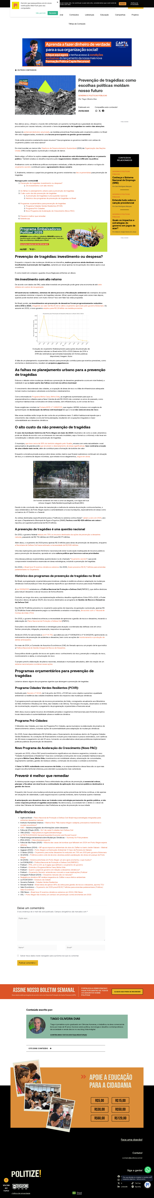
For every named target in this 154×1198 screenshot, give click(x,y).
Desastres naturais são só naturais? (57, 875)
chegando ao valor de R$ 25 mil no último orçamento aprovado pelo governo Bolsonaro (68, 306)
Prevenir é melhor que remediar (33, 216)
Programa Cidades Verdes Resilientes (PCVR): (44, 206)
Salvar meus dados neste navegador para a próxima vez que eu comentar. (49, 956)
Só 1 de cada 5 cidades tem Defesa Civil (57, 830)
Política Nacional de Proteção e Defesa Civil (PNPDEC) (56, 862)
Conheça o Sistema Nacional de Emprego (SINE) (123, 180)
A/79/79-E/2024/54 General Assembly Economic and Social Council (48, 835)
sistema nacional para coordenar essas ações (34, 664)
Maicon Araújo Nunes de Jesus (125, 232)
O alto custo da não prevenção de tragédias (38, 193)
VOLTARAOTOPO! (6, 1188)
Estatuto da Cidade (43, 880)
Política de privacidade (21, 1193)
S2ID (22, 827)
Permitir (52, 13)
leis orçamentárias (83, 172)
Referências (25, 218)
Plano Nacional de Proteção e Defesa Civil (45, 621)
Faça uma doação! (131, 1139)
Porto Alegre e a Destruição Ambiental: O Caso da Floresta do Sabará (63, 850)
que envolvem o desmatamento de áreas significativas (62, 446)
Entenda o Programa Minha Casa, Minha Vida (47, 867)
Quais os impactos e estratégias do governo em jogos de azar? (123, 224)
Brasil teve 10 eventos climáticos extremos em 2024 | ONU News (57, 892)
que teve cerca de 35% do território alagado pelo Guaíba (48, 443)
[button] (74, 14)
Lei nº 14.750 (47, 635)
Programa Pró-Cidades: (35, 208)
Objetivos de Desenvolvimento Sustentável (58, 148)
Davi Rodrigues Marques (123, 186)
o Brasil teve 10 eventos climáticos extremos (41, 567)
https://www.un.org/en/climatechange (46, 832)
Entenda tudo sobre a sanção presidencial (124, 201)
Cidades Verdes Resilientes (47, 882)
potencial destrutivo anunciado (36, 132)
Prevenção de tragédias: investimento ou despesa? (41, 183)
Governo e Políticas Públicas (92, 95)
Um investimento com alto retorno (39, 185)
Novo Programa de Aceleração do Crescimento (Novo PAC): (50, 211)
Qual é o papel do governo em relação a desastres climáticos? (54, 870)
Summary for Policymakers (77, 837)
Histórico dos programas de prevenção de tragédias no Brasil (51, 198)
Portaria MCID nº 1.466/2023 (50, 407)
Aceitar (122, 4)
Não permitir (41, 13)
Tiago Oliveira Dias (89, 99)
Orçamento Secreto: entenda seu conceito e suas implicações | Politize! (58, 872)
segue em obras (83, 456)
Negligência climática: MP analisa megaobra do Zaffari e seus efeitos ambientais (52, 877)
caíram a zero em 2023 (92, 518)
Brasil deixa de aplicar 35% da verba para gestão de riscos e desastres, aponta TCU (69, 885)
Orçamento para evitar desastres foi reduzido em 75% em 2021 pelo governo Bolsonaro (71, 852)
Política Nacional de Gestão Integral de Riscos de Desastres (40, 648)
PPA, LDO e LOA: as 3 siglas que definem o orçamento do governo (56, 865)
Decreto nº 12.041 (34, 693)
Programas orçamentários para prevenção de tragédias (43, 203)
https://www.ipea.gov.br (40, 840)
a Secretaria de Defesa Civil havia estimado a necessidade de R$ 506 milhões (46, 545)
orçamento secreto (23, 167)
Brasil (79, 1192)
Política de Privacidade (135, 3)
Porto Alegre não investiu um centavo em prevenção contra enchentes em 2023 (58, 894)
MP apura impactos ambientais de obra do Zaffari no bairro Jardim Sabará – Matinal (73, 847)
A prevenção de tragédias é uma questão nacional (46, 196)
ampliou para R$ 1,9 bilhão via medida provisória (62, 308)
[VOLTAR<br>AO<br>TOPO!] (6, 1180)
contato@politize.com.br (132, 1158)
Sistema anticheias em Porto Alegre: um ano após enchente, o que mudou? (61, 860)
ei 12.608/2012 (23, 589)
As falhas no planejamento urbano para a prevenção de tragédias (47, 191)
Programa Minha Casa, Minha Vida (46, 396)
